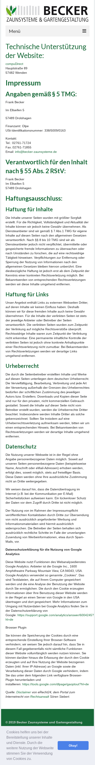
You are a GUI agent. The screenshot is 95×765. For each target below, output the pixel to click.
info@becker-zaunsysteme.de (36, 151)
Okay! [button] (73, 745)
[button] (33, 759)
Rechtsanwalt (39, 696)
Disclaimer (23, 692)
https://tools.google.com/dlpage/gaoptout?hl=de (55, 684)
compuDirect (14, 64)
